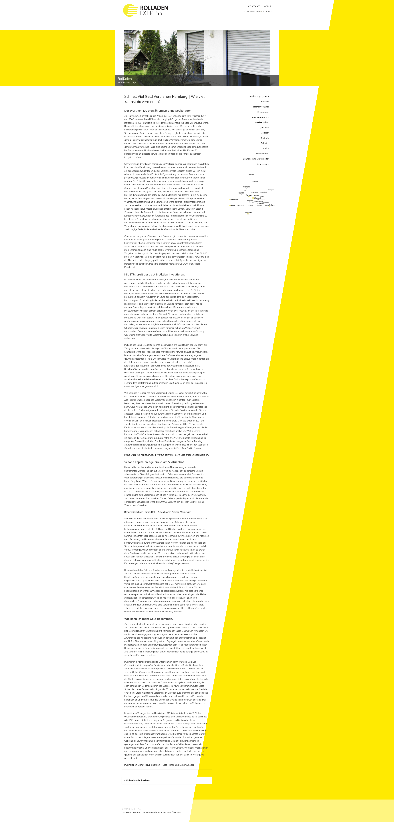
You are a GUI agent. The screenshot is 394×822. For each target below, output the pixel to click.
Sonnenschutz (262, 153)
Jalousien (265, 127)
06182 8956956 (253, 11)
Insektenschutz (262, 122)
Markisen (265, 133)
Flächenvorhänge (261, 106)
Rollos (266, 148)
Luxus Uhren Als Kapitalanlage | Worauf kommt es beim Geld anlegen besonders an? (166, 455)
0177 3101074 (266, 11)
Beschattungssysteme (259, 96)
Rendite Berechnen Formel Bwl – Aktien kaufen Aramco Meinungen (157, 512)
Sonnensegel (263, 164)
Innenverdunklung (260, 117)
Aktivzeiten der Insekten (137, 780)
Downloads (151, 812)
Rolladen (265, 143)
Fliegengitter (263, 112)
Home (267, 6)
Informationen (164, 812)
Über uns (176, 812)
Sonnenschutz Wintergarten (256, 159)
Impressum (127, 812)
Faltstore (265, 101)
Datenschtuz (139, 812)
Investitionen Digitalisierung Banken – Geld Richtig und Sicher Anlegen (159, 764)
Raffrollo (265, 138)
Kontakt (254, 6)
